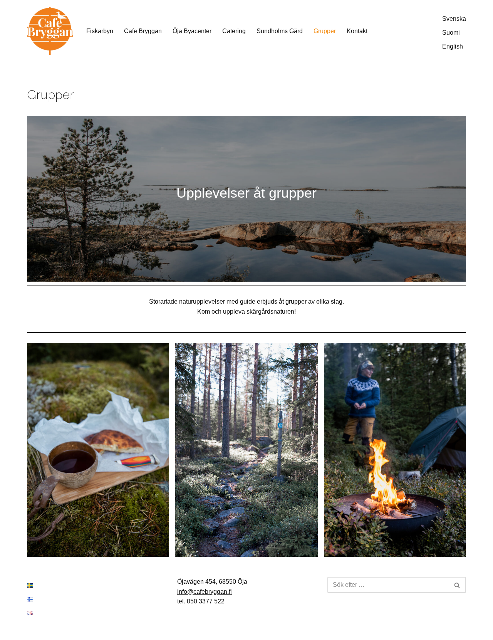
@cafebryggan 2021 (33, 630)
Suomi (451, 32)
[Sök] (457, 585)
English (452, 46)
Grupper (325, 31)
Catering (234, 31)
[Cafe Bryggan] (50, 31)
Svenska (454, 18)
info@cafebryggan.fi (204, 591)
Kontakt (357, 31)
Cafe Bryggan (143, 31)
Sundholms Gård (280, 31)
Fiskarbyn (99, 31)
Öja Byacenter (192, 31)
